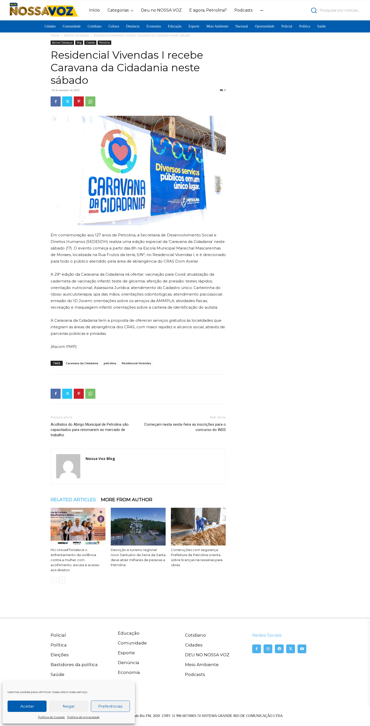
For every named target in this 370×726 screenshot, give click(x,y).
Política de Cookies (51, 717)
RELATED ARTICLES (73, 499)
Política (59, 644)
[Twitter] (67, 101)
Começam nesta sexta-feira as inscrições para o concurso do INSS (185, 427)
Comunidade (132, 642)
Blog (79, 42)
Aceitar (27, 706)
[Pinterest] (79, 101)
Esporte (126, 652)
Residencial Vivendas (136, 363)
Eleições (60, 654)
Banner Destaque (76, 35)
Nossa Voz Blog (100, 458)
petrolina (110, 363)
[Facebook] (56, 101)
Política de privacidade (83, 717)
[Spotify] (279, 648)
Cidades (90, 42)
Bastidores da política (74, 664)
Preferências (110, 706)
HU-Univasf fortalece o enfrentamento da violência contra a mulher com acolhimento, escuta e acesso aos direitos (75, 560)
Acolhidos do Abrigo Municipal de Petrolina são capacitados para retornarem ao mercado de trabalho (90, 429)
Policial (58, 635)
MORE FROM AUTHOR (126, 499)
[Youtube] (302, 648)
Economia (129, 672)
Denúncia (128, 662)
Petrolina (104, 42)
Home (55, 35)
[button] (317, 10)
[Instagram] (268, 648)
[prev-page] (54, 580)
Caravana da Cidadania (82, 363)
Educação (128, 633)
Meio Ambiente (202, 664)
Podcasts (195, 674)
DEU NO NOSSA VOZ (207, 654)
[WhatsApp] (90, 101)
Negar (69, 706)
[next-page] (62, 580)
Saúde (57, 674)
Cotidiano (195, 635)
